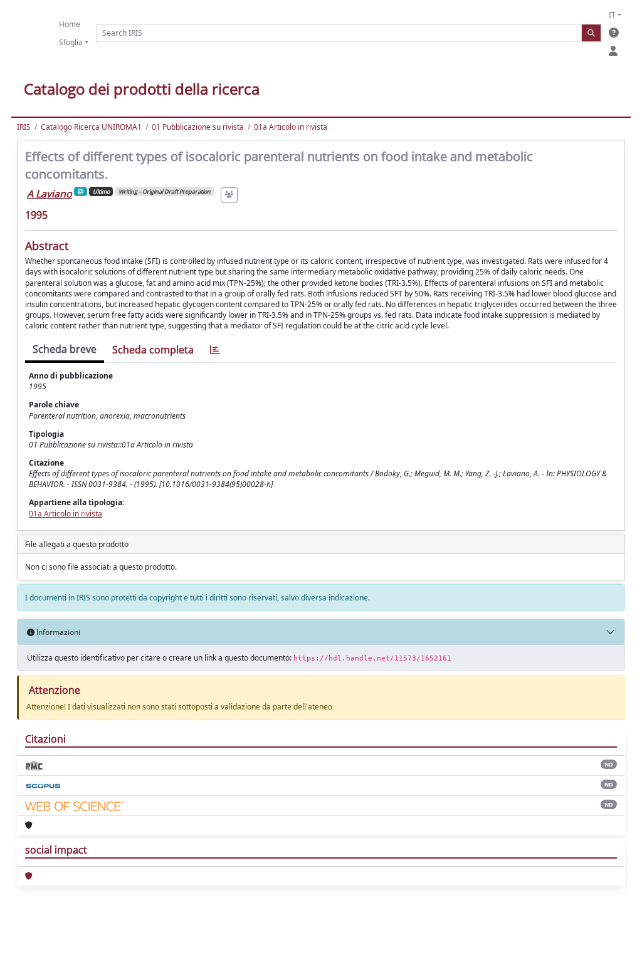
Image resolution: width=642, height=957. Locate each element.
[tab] (215, 350)
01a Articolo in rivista (290, 127)
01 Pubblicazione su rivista (198, 127)
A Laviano (49, 194)
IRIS (24, 127)
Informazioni (57, 632)
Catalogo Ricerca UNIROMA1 (91, 127)
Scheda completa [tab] (153, 350)
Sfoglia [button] (71, 42)
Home (69, 24)
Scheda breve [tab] (65, 349)
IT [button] (612, 14)
